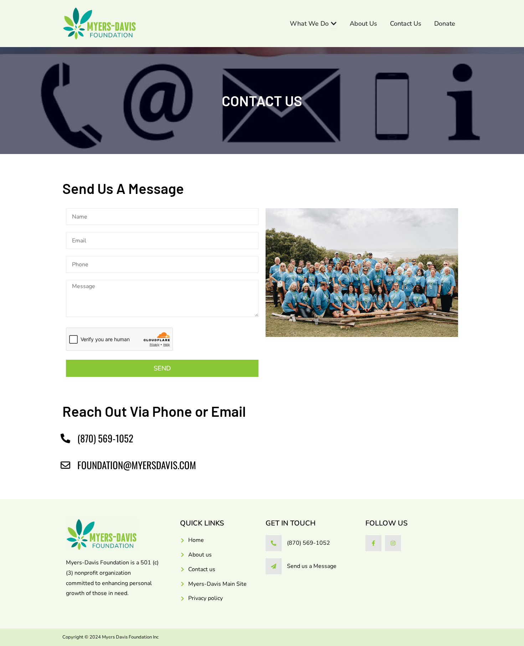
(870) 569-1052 (308, 543)
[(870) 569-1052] (274, 543)
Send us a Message (312, 566)
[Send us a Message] (274, 566)
